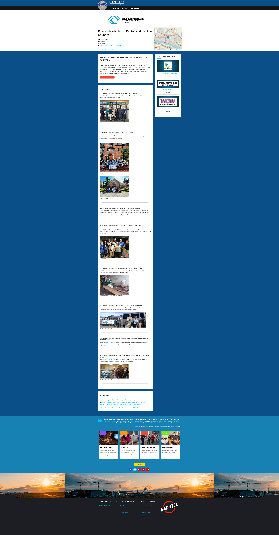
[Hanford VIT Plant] (102, 5)
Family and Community (108, 49)
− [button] (156, 32)
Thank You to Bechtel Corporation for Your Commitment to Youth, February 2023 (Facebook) (121, 406)
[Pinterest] (253, 496)
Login (100, 509)
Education (124, 447)
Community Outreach (146, 512)
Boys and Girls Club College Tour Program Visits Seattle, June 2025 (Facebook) (118, 399)
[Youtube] (258, 496)
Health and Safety (168, 447)
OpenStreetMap (174, 49)
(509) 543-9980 (103, 45)
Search (124, 8)
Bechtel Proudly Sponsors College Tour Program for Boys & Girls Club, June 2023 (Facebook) (121, 404)
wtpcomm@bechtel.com (104, 505)
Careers (143, 509)
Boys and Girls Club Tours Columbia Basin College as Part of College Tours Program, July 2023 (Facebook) (124, 402)
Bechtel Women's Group (110, 307)
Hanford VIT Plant (136, 8)
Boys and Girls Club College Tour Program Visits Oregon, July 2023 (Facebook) (118, 400)
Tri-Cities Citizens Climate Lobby (168, 73)
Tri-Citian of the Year (168, 89)
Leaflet (169, 49)
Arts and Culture (106, 447)
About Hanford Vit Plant (147, 505)
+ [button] (156, 30)
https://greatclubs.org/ (115, 45)
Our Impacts (115, 8)
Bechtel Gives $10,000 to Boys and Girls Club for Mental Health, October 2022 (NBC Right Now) (121, 407)
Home (101, 49)
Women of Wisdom (168, 109)
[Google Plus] (251, 496)
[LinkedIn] (256, 496)
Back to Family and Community (108, 77)
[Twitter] (248, 496)
